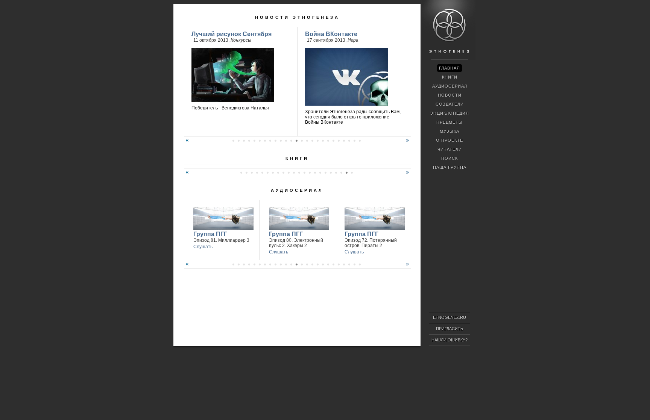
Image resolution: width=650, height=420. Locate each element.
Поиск (449, 158)
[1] (241, 172)
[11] (270, 140)
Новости (450, 95)
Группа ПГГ (210, 234)
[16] (296, 140)
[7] (249, 140)
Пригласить (449, 328)
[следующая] (408, 143)
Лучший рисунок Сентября (231, 34)
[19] (312, 140)
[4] (233, 140)
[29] (359, 264)
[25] (344, 140)
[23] (333, 140)
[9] (259, 140)
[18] (307, 140)
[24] (338, 140)
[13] (280, 140)
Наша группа (449, 167)
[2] (246, 172)
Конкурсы (241, 40)
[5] (238, 140)
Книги (297, 158)
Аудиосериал (297, 190)
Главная (449, 68)
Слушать (203, 246)
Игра (353, 40)
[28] (359, 140)
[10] (265, 140)
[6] (244, 140)
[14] (286, 140)
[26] (349, 140)
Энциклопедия (449, 113)
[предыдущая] (186, 143)
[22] (328, 140)
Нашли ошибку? (449, 340)
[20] (317, 140)
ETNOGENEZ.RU (449, 317)
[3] (252, 172)
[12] (275, 140)
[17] (302, 140)
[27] (354, 140)
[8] (254, 140)
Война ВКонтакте (331, 34)
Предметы (449, 122)
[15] (291, 140)
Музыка (449, 131)
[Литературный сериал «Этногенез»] (448, 58)
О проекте (449, 140)
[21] (323, 140)
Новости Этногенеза (297, 17)
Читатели (449, 149)
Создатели (450, 104)
